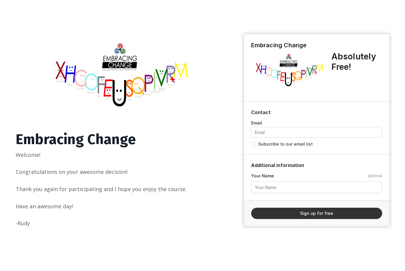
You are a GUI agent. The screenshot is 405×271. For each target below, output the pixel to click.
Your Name (262, 175)
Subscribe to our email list (285, 143)
